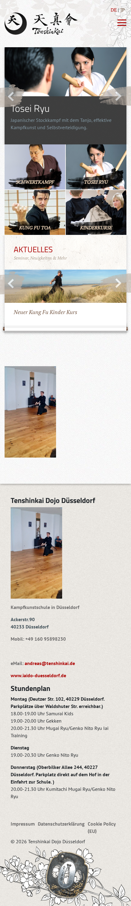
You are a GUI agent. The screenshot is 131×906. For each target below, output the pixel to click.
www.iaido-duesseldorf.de (38, 675)
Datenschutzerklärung (61, 823)
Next (114, 96)
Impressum (23, 823)
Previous (12, 96)
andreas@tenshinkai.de (50, 663)
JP (122, 9)
